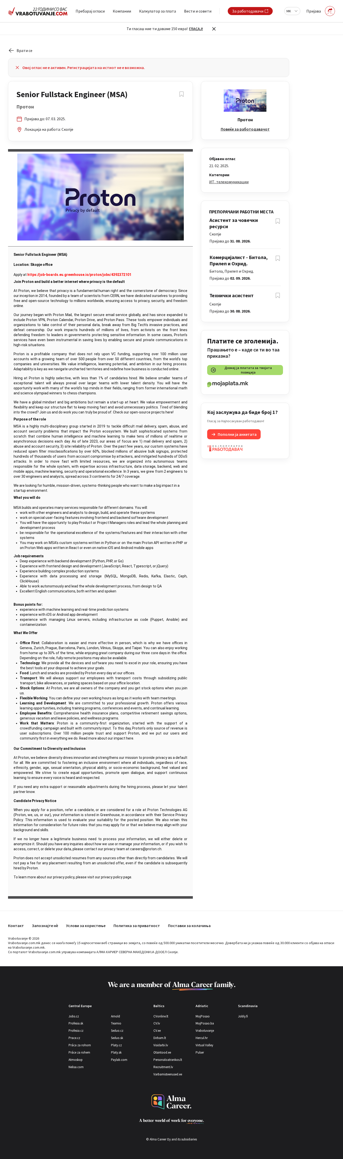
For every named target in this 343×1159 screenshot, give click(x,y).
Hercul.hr (202, 1038)
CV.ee (157, 1030)
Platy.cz (116, 1045)
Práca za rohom (80, 1045)
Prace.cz (74, 1038)
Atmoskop (76, 1060)
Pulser (200, 1052)
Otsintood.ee (162, 1052)
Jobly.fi (243, 1016)
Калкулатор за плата (157, 11)
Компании (122, 11)
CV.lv (156, 1023)
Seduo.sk (117, 1038)
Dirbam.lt (159, 1038)
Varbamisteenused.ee (167, 1074)
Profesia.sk (76, 1023)
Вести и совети (197, 11)
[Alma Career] (171, 1102)
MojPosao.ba (205, 1023)
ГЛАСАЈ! (196, 28)
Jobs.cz (74, 1016)
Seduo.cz (117, 1030)
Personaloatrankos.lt (167, 1060)
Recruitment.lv (163, 1067)
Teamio (116, 1023)
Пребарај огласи (90, 11)
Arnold (115, 1016)
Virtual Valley (204, 1045)
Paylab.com (119, 1060)
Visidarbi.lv (160, 1045)
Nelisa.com (76, 1067)
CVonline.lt (160, 1016)
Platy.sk (116, 1052)
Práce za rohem (79, 1052)
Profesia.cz (76, 1030)
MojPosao (203, 1016)
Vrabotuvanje (205, 1030)
